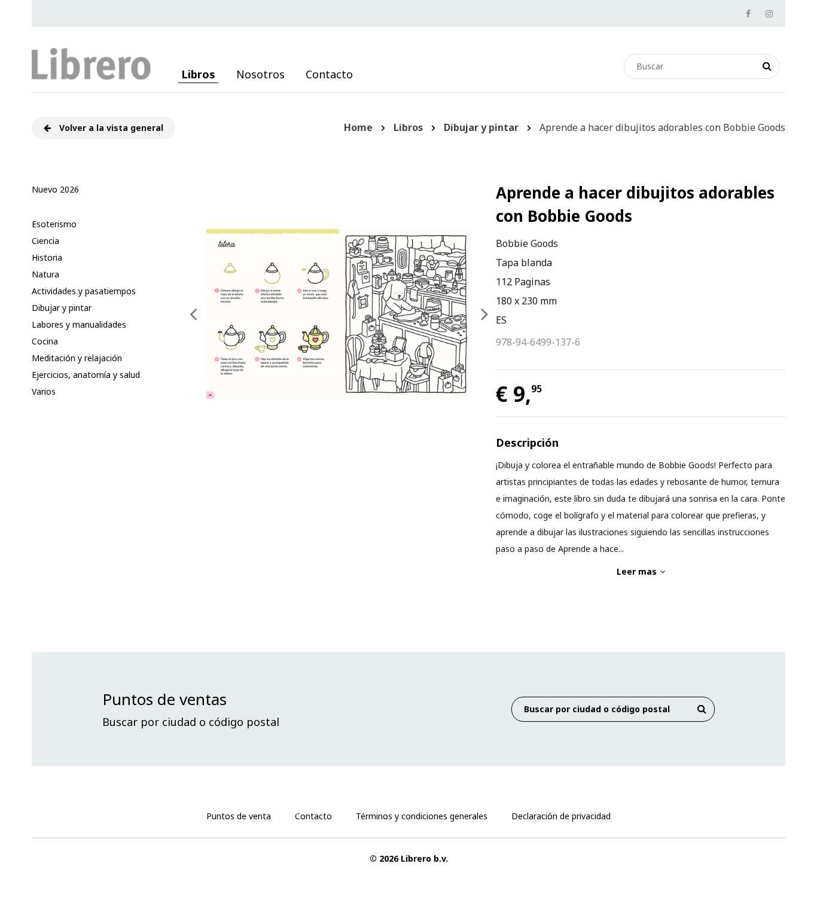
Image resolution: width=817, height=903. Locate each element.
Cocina (45, 341)
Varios (44, 391)
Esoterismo (54, 224)
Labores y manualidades (79, 324)
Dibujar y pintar (62, 307)
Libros (198, 74)
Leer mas (637, 571)
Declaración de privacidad (561, 816)
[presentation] (193, 314)
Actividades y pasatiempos (84, 291)
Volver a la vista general (110, 127)
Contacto (329, 74)
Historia (47, 257)
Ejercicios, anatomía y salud (86, 374)
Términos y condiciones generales (421, 816)
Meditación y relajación (77, 358)
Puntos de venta (238, 816)
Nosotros (260, 74)
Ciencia (45, 240)
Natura (45, 274)
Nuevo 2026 (55, 189)
